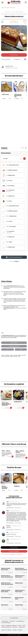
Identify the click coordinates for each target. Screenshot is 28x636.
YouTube (15, 629)
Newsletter (12, 621)
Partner (19, 625)
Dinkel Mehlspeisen (6, 597)
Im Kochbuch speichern (14, 346)
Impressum (15, 627)
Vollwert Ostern (19, 583)
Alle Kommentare (14, 547)
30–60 (2, 21)
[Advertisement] (14, 426)
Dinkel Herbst (4, 605)
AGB (24, 625)
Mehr (19, 356)
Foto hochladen (14, 342)
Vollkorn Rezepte (9, 355)
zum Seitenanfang (14, 617)
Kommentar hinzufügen (14, 551)
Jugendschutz (22, 627)
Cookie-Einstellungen (6, 622)
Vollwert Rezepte (13, 356)
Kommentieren (11, 507)
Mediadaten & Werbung (11, 625)
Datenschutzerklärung (6, 627)
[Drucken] (25, 59)
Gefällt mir (18, 507)
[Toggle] (25, 2)
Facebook (3, 629)
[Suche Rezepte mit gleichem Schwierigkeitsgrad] (25, 21)
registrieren (19, 554)
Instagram (20, 629)
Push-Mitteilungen (20, 621)
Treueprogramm (4, 621)
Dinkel (3, 355)
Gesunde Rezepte (17, 355)
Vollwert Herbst (19, 605)
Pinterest (9, 629)
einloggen (13, 554)
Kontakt (3, 625)
